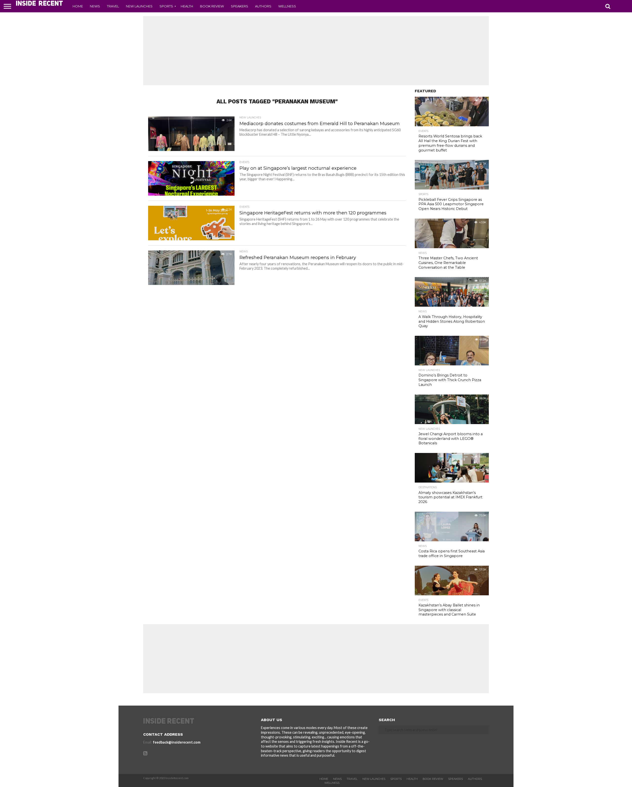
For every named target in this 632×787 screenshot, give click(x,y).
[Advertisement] (316, 50)
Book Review (212, 6)
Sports (166, 6)
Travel (113, 6)
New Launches (139, 6)
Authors (263, 6)
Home (78, 6)
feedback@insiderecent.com (176, 742)
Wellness (287, 6)
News (95, 6)
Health (187, 6)
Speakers (239, 6)
